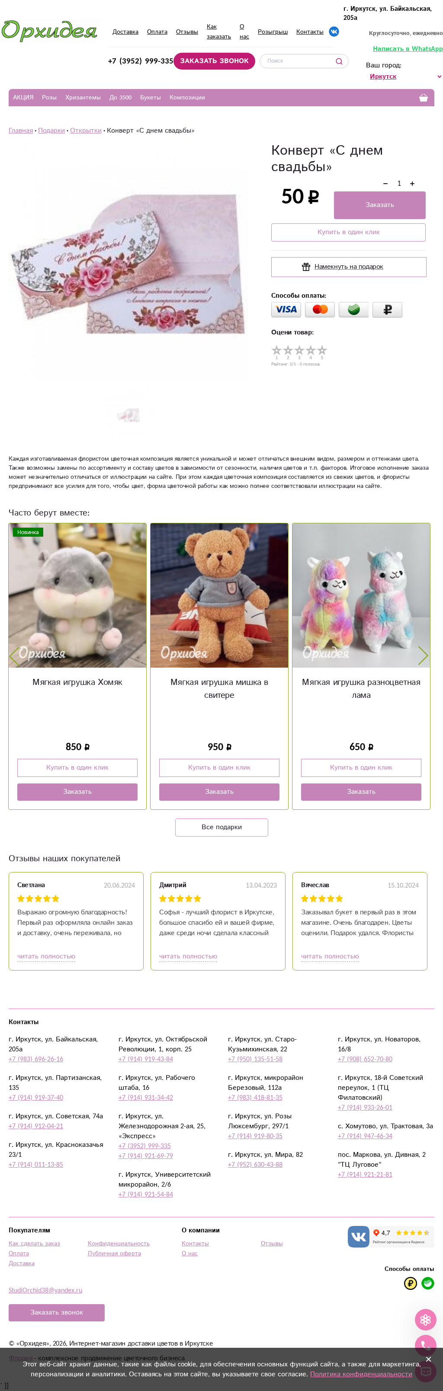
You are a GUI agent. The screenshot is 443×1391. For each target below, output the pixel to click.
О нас (190, 1253)
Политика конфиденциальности (361, 1374)
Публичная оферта (114, 1253)
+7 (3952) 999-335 (140, 61)
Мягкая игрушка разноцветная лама (361, 689)
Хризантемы (83, 97)
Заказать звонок (56, 1313)
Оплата (157, 32)
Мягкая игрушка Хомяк (77, 682)
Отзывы (187, 32)
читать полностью (46, 956)
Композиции (187, 97)
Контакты (310, 32)
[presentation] (14, 656)
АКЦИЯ (23, 97)
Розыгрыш (273, 32)
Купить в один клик (349, 232)
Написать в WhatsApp (408, 49)
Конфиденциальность (119, 1243)
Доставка (125, 32)
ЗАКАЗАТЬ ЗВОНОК (214, 61)
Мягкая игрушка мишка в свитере (219, 689)
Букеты (150, 97)
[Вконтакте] (334, 31)
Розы (49, 97)
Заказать (380, 205)
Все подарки (222, 827)
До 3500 (120, 97)
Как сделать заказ (34, 1243)
